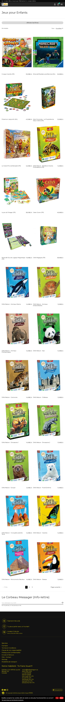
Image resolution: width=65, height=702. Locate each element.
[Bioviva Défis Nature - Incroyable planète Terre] (17, 511)
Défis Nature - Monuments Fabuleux (13, 579)
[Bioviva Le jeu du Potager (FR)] (17, 190)
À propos (5, 645)
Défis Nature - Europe (8, 487)
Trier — (53, 28)
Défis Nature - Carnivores (9, 397)
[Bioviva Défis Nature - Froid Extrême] (48, 465)
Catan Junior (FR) (38, 212)
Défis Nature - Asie (39, 351)
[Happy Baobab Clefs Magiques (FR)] (48, 235)
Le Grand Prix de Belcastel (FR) (11, 166)
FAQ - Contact (6, 657)
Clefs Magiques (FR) (39, 257)
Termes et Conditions (9, 648)
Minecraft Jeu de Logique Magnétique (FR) (13, 258)
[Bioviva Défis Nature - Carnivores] (17, 375)
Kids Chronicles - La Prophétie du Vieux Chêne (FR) (43, 120)
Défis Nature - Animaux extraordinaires (40, 304)
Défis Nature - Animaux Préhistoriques (9, 351)
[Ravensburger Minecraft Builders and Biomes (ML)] (48, 52)
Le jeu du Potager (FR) (8, 212)
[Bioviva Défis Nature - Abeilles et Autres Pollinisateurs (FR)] (48, 144)
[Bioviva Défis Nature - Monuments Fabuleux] (17, 557)
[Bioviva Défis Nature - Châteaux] (48, 375)
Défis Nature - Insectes (40, 533)
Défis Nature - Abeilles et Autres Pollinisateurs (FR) (43, 166)
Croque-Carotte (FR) (8, 74)
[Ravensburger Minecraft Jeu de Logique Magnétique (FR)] (17, 235)
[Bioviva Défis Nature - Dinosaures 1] (17, 420)
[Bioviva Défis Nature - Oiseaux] (48, 557)
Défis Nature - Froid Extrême (42, 487)
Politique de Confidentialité (11, 652)
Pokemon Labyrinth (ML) (10, 119)
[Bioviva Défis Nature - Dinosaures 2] (48, 420)
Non (61, 698)
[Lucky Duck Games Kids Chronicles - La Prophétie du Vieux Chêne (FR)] (48, 97)
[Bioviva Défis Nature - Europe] (17, 465)
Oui (57, 698)
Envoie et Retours (8, 655)
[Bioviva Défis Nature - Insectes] (48, 511)
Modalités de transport (9, 662)
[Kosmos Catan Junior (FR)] (48, 190)
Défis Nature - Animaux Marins (11, 304)
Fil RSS (31, 692)
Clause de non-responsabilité (11, 650)
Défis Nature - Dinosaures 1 (10, 442)
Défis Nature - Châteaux (40, 397)
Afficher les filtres (32, 23)
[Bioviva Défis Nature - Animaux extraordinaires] (48, 282)
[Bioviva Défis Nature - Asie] (48, 328)
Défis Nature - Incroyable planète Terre (12, 533)
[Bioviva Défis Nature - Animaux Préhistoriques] (17, 328)
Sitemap (4, 659)
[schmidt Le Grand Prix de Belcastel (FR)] (17, 144)
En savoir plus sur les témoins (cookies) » (13, 700)
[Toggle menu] (61, 4)
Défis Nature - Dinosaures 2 (41, 442)
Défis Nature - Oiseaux (40, 579)
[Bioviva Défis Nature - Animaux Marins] (17, 282)
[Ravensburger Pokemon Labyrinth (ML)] (17, 97)
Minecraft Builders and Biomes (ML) (44, 74)
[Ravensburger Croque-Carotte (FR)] (17, 52)
